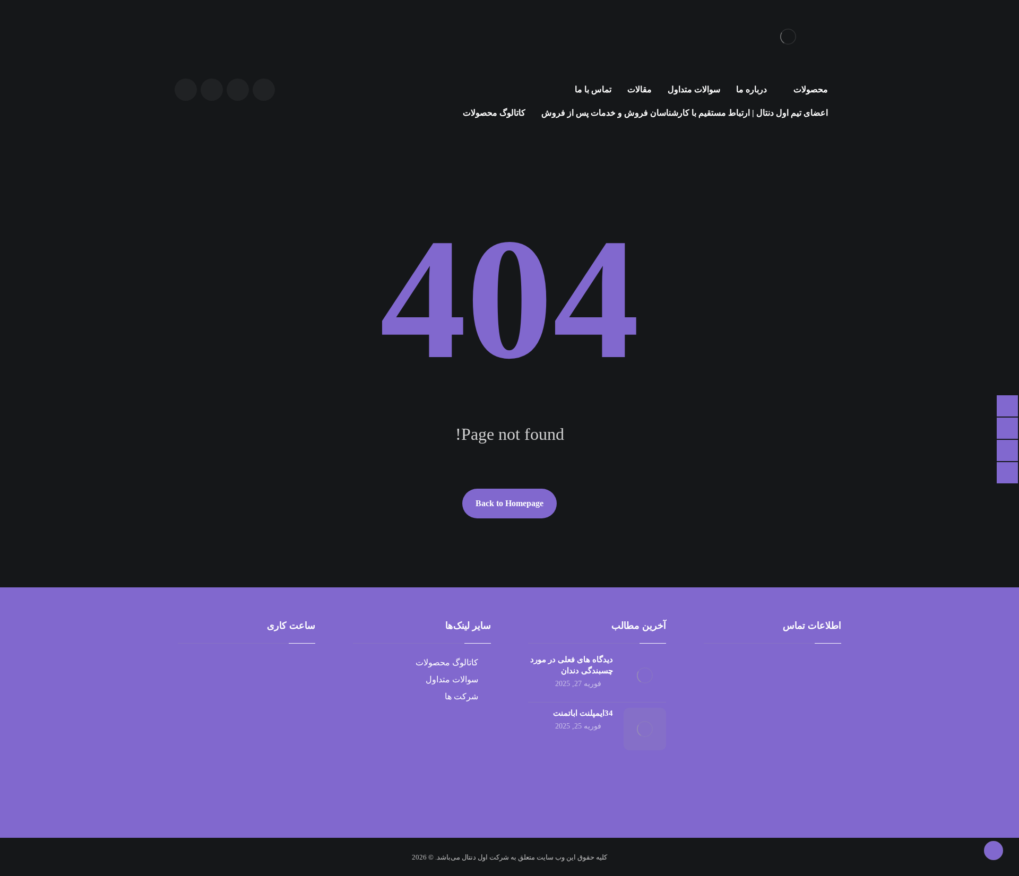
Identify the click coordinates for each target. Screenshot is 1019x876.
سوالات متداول (452, 679)
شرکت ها (461, 696)
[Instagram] (186, 90)
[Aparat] (264, 90)
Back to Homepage (509, 503)
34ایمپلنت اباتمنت (583, 713)
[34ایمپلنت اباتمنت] (645, 729)
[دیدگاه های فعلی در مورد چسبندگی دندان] (645, 675)
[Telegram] (212, 90)
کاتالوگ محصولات (447, 662)
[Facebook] (238, 90)
